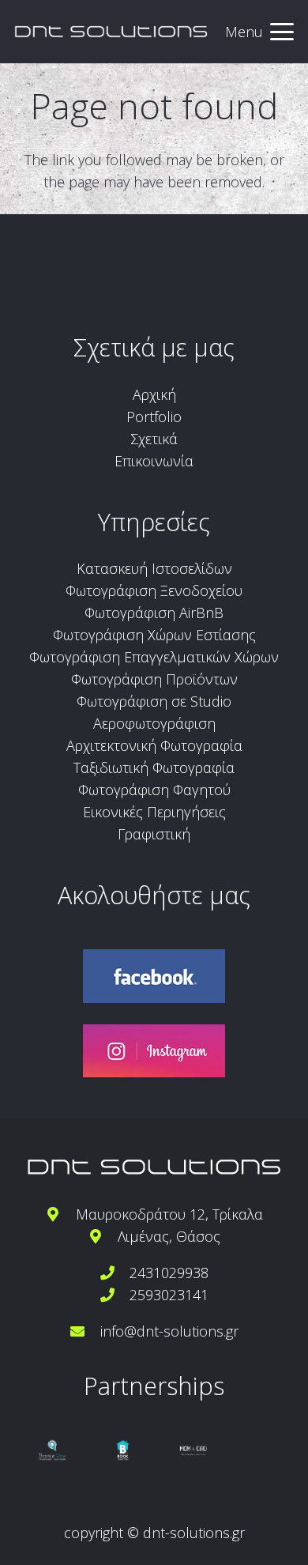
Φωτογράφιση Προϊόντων (154, 678)
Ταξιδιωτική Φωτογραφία (154, 767)
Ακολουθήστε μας (154, 894)
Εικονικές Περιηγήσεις (154, 811)
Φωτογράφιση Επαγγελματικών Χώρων (154, 656)
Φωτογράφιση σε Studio (154, 701)
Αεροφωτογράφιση (154, 723)
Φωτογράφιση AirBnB (154, 612)
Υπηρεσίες (154, 521)
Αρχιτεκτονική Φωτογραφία (154, 745)
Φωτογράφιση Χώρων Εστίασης (154, 634)
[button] (260, 31)
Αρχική (154, 394)
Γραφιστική (154, 833)
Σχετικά (154, 438)
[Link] (111, 31)
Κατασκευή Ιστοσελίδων (154, 568)
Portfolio (154, 416)
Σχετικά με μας (154, 347)
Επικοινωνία (154, 460)
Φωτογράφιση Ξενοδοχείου (154, 590)
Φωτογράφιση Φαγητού (154, 789)
